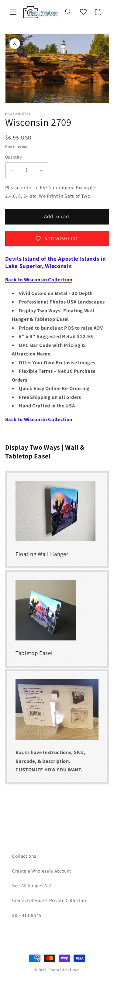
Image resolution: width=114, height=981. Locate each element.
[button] (13, 12)
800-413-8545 (27, 915)
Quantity (13, 157)
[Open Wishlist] (83, 12)
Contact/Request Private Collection (49, 900)
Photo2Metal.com (64, 969)
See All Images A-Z (31, 885)
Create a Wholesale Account (41, 871)
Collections (24, 856)
